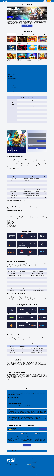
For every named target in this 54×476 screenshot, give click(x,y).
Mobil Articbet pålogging (11, 83)
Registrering (9, 72)
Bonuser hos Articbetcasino (12, 78)
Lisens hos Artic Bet (11, 85)
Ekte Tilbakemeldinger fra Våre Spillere (13, 91)
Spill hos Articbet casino (11, 74)
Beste (11, 34)
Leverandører (10, 76)
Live (21, 34)
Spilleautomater (42, 34)
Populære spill (10, 69)
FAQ (8, 89)
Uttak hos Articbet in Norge (12, 80)
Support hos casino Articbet (12, 87)
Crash (31, 34)
